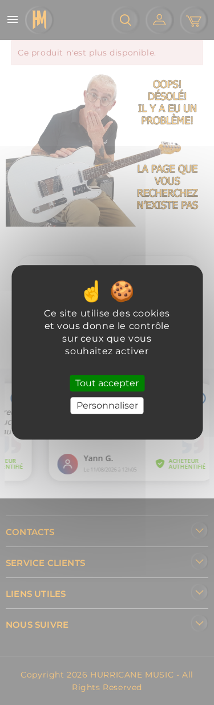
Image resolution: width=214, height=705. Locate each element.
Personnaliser (107, 406)
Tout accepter (107, 383)
